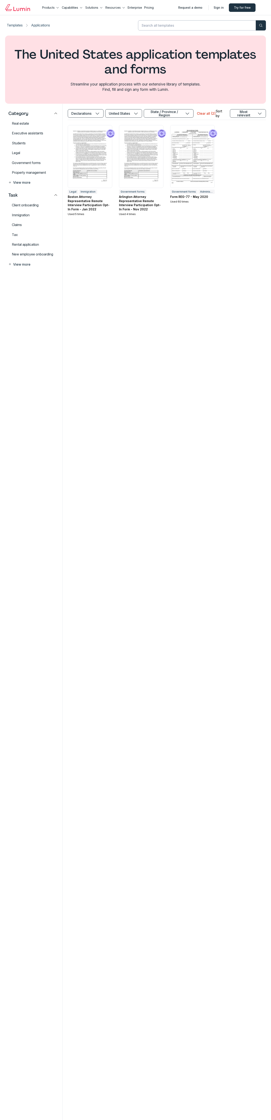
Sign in (219, 7)
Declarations (81, 113)
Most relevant (243, 113)
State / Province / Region (164, 113)
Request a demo (190, 7)
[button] (33, 182)
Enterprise (135, 7)
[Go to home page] (17, 7)
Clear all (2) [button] (206, 113)
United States (119, 113)
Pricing (149, 7)
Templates (15, 25)
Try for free (242, 7)
